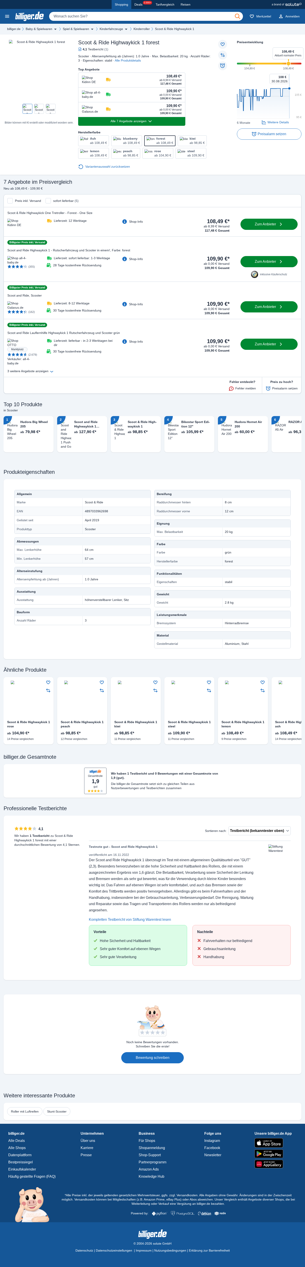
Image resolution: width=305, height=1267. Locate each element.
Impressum (144, 1250)
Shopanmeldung (152, 1148)
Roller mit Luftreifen (25, 1111)
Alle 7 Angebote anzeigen (128, 121)
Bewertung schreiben (152, 1058)
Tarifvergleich (165, 4)
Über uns (88, 1141)
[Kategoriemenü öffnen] (7, 16)
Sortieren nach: (216, 831)
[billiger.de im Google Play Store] (273, 1153)
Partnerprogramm (152, 1162)
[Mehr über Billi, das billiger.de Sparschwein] (34, 1204)
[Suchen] (237, 16)
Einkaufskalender (22, 1169)
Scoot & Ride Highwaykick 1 (174, 29)
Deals (142, 3)
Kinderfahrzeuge (111, 29)
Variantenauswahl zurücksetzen (107, 166)
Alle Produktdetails (128, 60)
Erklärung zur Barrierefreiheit (209, 1250)
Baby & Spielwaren (39, 29)
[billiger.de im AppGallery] (273, 1164)
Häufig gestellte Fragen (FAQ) (32, 1176)
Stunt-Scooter (57, 1111)
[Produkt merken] (222, 44)
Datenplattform (19, 1155)
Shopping (121, 4)
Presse (86, 1155)
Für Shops (147, 1141)
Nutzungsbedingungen (170, 1250)
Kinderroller (142, 29)
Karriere (87, 1148)
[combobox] (146, 16)
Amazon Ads (149, 1169)
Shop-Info (136, 221)
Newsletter (212, 1155)
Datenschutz (84, 1250)
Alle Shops (17, 1148)
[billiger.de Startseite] (29, 16)
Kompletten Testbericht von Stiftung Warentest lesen (130, 919)
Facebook (212, 1148)
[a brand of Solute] (286, 4)
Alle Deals (16, 1141)
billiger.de (14, 29)
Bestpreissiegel (20, 1162)
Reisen (185, 4)
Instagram (212, 1141)
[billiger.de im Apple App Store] (273, 1142)
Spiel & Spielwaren (76, 29)
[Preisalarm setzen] (222, 65)
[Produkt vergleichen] (222, 55)
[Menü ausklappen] (55, 29)
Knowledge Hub (151, 1176)
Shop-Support (150, 1155)
